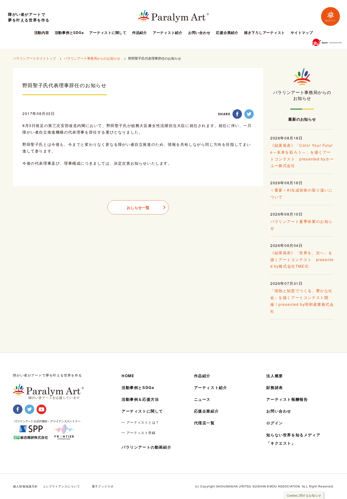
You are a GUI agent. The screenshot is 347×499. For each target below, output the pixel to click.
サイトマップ (302, 33)
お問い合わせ (199, 33)
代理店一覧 (204, 422)
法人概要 (274, 375)
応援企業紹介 (227, 33)
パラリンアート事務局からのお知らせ (92, 58)
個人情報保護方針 (25, 486)
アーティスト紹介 (167, 33)
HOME (128, 375)
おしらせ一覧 (138, 207)
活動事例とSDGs (69, 33)
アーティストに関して (108, 33)
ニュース (202, 399)
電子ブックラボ (103, 486)
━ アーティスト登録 (139, 432)
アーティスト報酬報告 (287, 399)
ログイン (330, 20)
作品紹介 (139, 33)
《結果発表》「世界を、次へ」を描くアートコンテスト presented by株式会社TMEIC (302, 259)
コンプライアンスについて (61, 486)
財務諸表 (274, 387)
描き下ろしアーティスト (264, 33)
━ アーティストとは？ (140, 422)
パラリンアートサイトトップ (34, 58)
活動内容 (41, 33)
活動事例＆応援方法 (140, 399)
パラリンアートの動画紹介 (146, 447)
